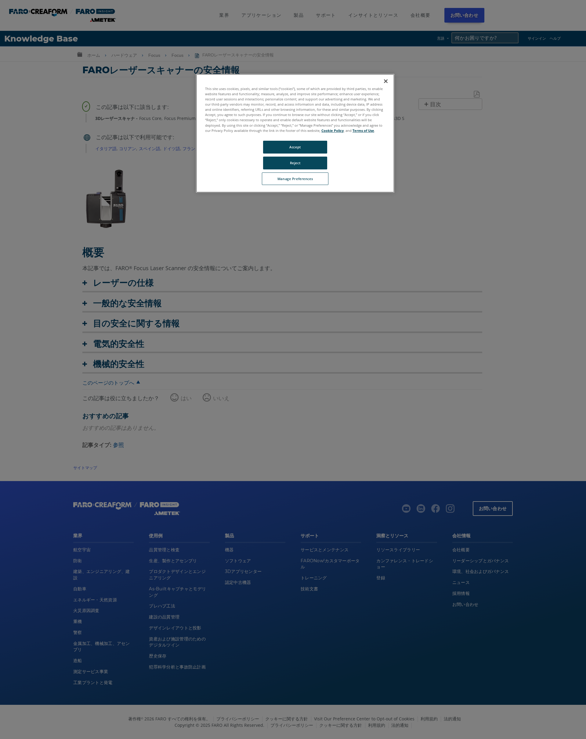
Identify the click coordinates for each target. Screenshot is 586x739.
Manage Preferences (295, 178)
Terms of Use (363, 130)
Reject (295, 163)
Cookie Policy (332, 130)
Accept (295, 147)
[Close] (385, 81)
